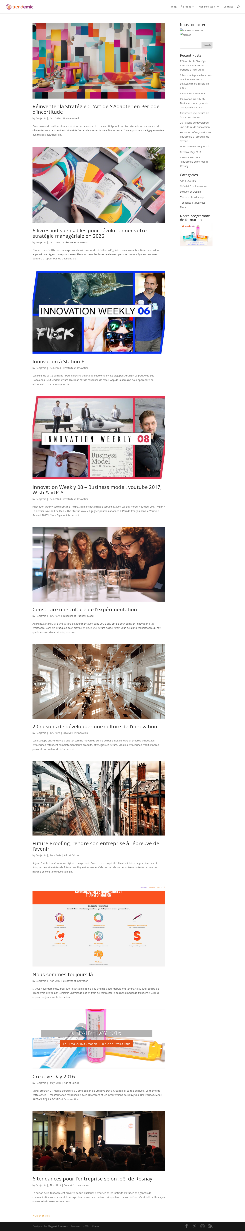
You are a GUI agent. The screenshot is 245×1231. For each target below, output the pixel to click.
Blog (173, 7)
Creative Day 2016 (53, 1076)
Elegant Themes (58, 1226)
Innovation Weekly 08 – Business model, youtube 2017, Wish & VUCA (97, 490)
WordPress (92, 1226)
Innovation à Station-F (58, 361)
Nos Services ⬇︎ (207, 7)
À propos (186, 7)
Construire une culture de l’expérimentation (84, 609)
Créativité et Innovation (75, 242)
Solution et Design (190, 191)
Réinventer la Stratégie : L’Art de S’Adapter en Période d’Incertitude (96, 109)
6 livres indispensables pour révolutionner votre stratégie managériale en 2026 (89, 233)
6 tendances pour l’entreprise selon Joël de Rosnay (92, 1178)
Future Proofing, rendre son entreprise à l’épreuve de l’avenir (95, 846)
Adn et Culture (71, 855)
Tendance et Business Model (78, 615)
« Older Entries (41, 1215)
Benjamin (41, 118)
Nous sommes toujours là (62, 974)
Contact (228, 7)
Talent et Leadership (192, 197)
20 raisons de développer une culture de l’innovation (94, 726)
